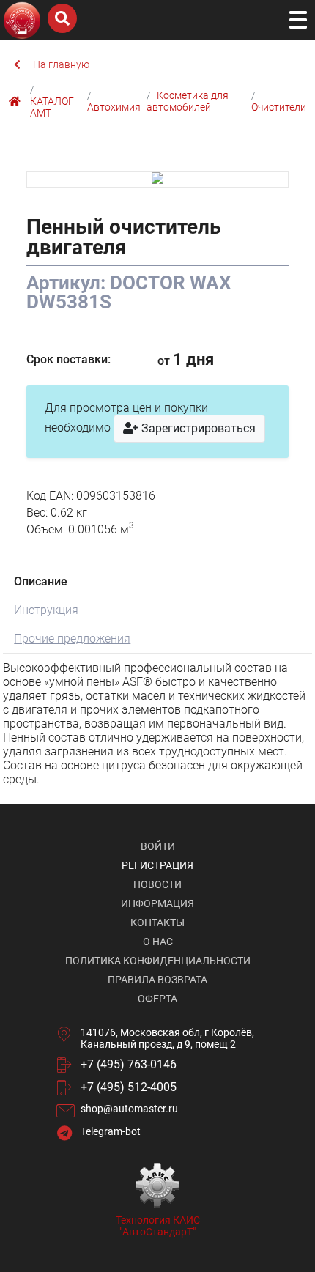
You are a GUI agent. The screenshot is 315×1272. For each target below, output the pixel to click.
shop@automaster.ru (129, 1108)
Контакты (157, 922)
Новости (157, 884)
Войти (158, 846)
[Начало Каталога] (16, 101)
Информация (157, 903)
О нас (158, 941)
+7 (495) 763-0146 (129, 1064)
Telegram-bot (111, 1131)
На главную (61, 64)
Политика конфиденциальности (158, 960)
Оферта (157, 999)
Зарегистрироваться (197, 428)
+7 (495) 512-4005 (129, 1087)
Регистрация (157, 865)
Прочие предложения (72, 639)
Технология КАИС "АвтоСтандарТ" (158, 1226)
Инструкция (46, 610)
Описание (40, 581)
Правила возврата (157, 980)
